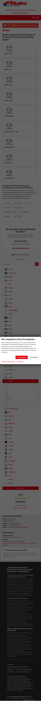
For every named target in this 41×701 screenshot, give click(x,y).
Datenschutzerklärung (8, 361)
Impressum (20, 361)
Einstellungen (34, 357)
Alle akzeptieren (21, 357)
